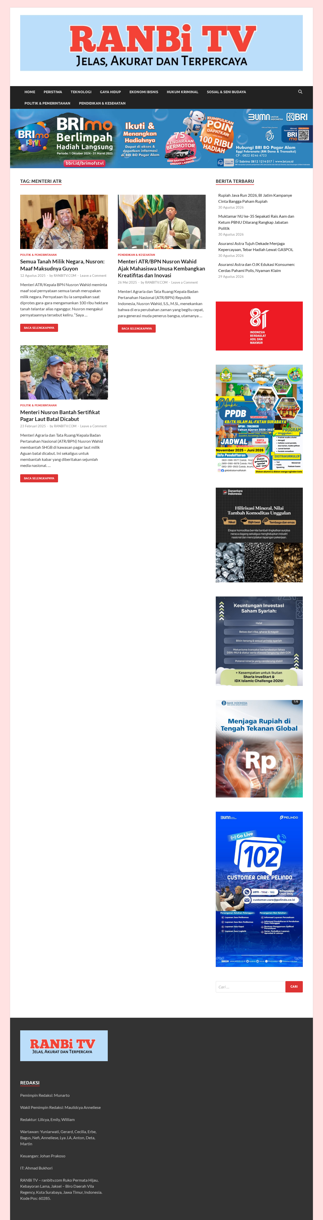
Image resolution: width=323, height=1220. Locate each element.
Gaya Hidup (110, 92)
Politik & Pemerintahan (47, 103)
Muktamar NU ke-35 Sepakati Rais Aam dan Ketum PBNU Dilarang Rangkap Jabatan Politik (256, 222)
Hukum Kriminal (182, 92)
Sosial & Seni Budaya (226, 92)
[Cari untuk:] (259, 986)
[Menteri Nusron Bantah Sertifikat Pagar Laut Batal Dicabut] (64, 372)
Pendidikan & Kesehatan (102, 103)
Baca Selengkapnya (37, 327)
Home (29, 92)
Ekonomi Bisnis (143, 92)
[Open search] (300, 92)
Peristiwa (53, 92)
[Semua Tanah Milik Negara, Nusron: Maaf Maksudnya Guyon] (64, 222)
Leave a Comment (93, 275)
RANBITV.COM (65, 275)
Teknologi (81, 92)
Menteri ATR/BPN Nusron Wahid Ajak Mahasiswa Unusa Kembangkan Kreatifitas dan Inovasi (161, 268)
